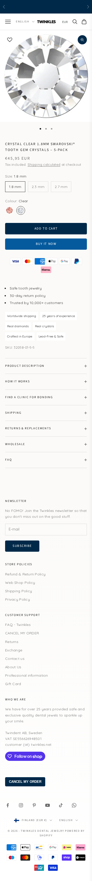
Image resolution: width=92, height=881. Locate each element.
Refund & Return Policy (25, 574)
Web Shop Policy (20, 582)
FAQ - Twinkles (18, 624)
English (22, 21)
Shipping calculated (44, 164)
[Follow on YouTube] (47, 805)
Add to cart (45, 228)
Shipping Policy (18, 591)
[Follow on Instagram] (21, 805)
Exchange (13, 650)
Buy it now (46, 244)
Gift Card (13, 684)
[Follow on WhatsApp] (74, 805)
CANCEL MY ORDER (22, 633)
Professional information (26, 675)
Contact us (15, 658)
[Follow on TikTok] (60, 805)
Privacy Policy (17, 599)
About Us (13, 667)
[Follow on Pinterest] (34, 805)
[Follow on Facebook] (7, 805)
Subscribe (22, 546)
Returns (11, 641)
